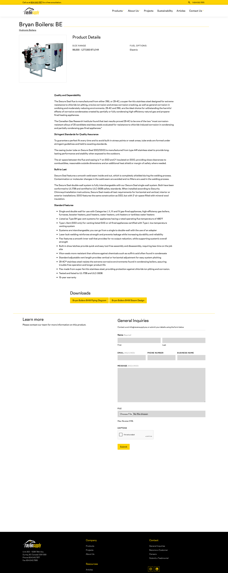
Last (164, 345)
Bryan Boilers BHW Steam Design (128, 300)
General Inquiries (157, 546)
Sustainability (165, 10)
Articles (181, 10)
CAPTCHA (122, 428)
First (119, 345)
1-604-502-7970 (198, 2)
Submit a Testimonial (159, 558)
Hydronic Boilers (27, 30)
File (120, 408)
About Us (133, 10)
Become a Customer (158, 550)
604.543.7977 (34, 557)
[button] (189, 2)
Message (128, 366)
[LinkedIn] (156, 569)
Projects (148, 10)
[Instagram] (150, 569)
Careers (153, 554)
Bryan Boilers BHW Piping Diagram (89, 300)
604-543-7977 (36, 2)
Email (126, 353)
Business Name (185, 353)
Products (117, 10)
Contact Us (195, 10)
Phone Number (155, 353)
